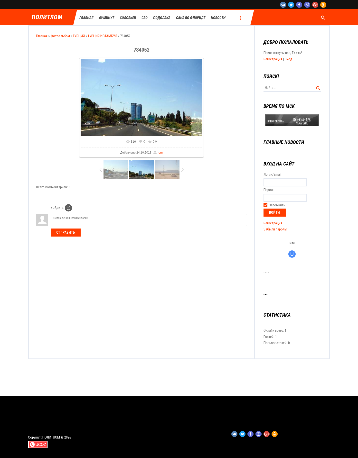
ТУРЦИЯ (79, 36)
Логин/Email (272, 174)
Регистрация (273, 59)
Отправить (65, 232)
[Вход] (68, 207)
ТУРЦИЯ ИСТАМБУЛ (102, 36)
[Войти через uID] (292, 254)
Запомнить (277, 205)
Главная (41, 36)
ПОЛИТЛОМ (47, 17)
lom (160, 152)
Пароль (269, 190)
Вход (288, 59)
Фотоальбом (60, 36)
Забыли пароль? (276, 229)
